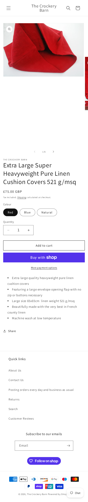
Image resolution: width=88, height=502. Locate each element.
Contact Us (16, 380)
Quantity (8, 222)
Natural (47, 212)
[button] (8, 8)
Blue (27, 212)
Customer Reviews (21, 418)
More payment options (44, 267)
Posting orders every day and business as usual (41, 390)
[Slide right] (53, 151)
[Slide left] (34, 151)
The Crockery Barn (37, 494)
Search (13, 409)
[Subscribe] (68, 446)
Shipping (21, 197)
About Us (15, 370)
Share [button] (12, 331)
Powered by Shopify (59, 494)
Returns (14, 399)
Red (10, 212)
